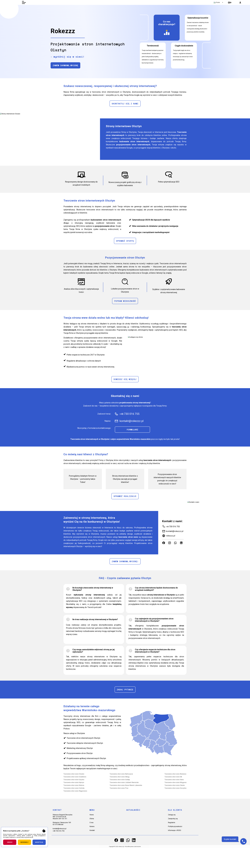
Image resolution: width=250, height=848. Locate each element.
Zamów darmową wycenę (65, 65)
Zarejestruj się (173, 819)
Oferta (92, 819)
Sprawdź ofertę (125, 240)
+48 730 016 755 (58, 831)
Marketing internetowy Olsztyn (80, 748)
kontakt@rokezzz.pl (174, 531)
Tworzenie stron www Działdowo (74, 777)
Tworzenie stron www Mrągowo (176, 782)
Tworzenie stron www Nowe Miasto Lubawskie (126, 785)
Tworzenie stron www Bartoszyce (121, 774)
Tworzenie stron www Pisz (119, 788)
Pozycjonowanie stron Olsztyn (80, 753)
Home (92, 815)
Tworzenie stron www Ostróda (73, 788)
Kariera (92, 826)
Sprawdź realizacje (125, 496)
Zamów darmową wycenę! (125, 561)
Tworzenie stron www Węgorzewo (75, 791)
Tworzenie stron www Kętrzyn (73, 782)
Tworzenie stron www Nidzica (73, 785)
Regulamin (171, 822)
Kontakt (92, 830)
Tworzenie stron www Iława (174, 780)
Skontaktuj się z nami (125, 103)
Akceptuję (39, 842)
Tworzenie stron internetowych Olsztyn (83, 738)
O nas (91, 822)
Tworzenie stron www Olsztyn (73, 774)
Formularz (132, 429)
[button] (240, 2)
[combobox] (218, 2)
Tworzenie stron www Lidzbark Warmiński (124, 782)
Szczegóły (24, 842)
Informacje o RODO (174, 830)
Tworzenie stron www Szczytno (175, 788)
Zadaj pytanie (125, 689)
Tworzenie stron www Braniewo (175, 774)
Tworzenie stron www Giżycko (73, 780)
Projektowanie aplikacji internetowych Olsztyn (86, 758)
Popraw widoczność (125, 301)
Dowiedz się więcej (125, 379)
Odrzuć (9, 842)
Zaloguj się (171, 815)
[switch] (229, 2)
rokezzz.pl (170, 536)
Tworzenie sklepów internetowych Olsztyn (85, 743)
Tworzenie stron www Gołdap (120, 780)
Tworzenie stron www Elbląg (119, 777)
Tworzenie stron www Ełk (173, 777)
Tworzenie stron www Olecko (175, 785)
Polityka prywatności (175, 826)
